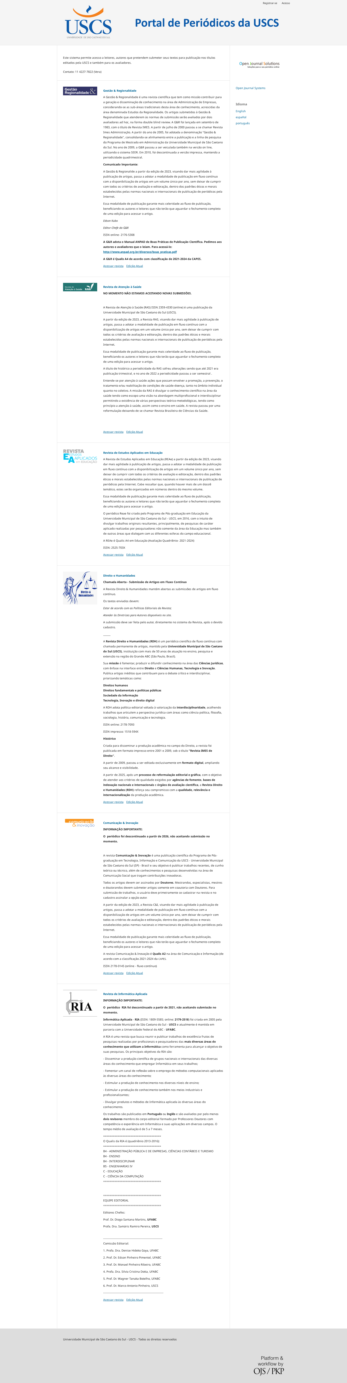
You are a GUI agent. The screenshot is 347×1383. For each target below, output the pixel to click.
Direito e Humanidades (119, 575)
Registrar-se (270, 3)
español (241, 117)
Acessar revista (113, 266)
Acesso (286, 3)
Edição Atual (134, 266)
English (241, 111)
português (243, 123)
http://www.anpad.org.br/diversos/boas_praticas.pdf (140, 252)
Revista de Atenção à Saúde (122, 287)
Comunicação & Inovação (120, 823)
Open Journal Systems (250, 88)
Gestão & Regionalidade (119, 90)
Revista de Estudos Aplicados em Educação (133, 453)
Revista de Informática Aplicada (125, 994)
